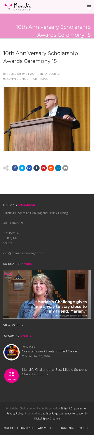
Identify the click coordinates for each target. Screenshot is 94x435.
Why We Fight (47, 428)
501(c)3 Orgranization (74, 408)
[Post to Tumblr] (36, 168)
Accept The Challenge (18, 428)
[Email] (58, 168)
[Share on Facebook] (15, 168)
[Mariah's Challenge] (17, 6)
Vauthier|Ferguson (52, 413)
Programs (67, 428)
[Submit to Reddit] (44, 168)
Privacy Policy (15, 413)
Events (82, 428)
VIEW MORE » (13, 325)
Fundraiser (29, 346)
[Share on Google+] (29, 168)
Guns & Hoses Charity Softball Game (49, 351)
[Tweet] (22, 168)
